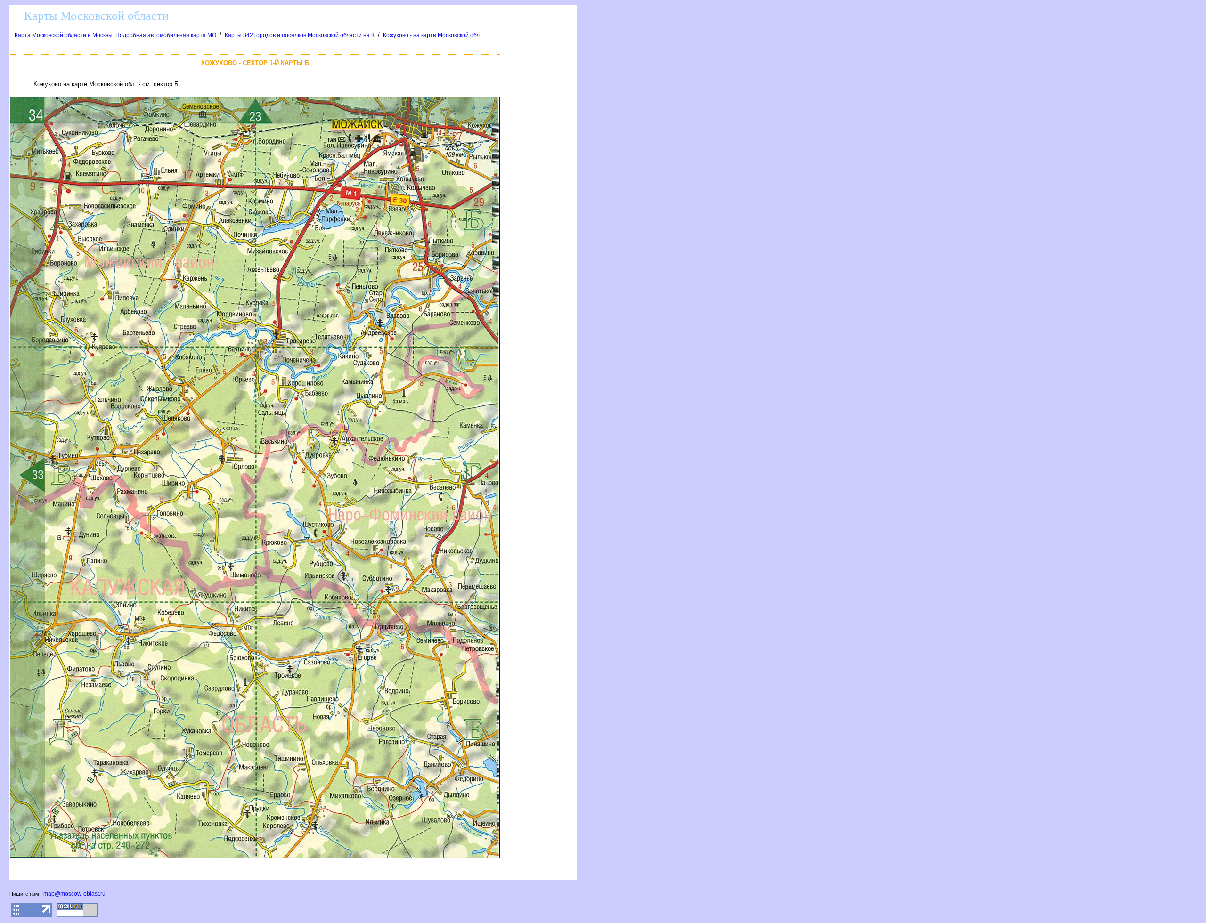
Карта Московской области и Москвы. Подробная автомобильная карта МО (115, 35)
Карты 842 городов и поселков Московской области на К (300, 35)
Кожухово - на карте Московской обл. (432, 35)
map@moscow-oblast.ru (74, 894)
